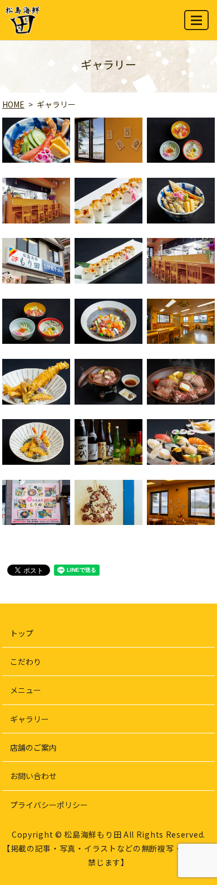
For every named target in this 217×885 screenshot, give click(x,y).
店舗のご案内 (33, 747)
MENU (196, 20)
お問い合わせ (33, 775)
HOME (13, 104)
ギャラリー (29, 718)
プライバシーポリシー (49, 804)
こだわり (25, 661)
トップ (21, 633)
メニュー (25, 690)
